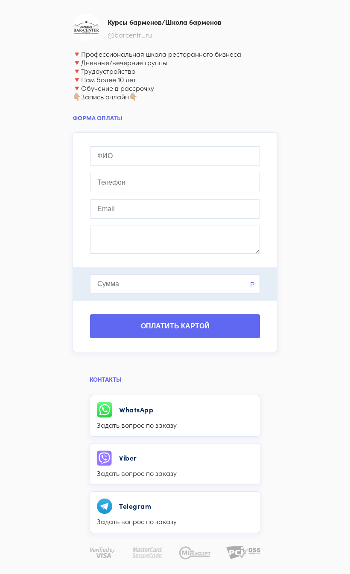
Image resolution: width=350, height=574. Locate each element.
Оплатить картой (175, 326)
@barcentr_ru (130, 35)
